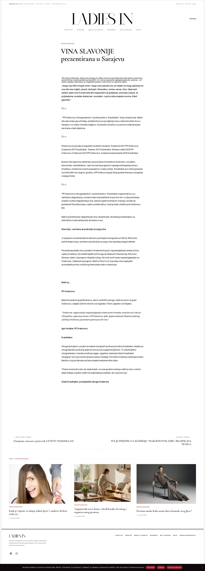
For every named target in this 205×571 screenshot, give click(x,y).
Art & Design (126, 30)
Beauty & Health (96, 30)
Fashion (80, 30)
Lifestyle (68, 30)
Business (112, 30)
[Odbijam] (202, 567)
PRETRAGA (192, 19)
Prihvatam (150, 567)
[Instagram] (17, 553)
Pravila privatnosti (188, 535)
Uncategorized (68, 43)
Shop (138, 30)
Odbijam (161, 567)
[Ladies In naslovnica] (102, 19)
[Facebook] (11, 553)
